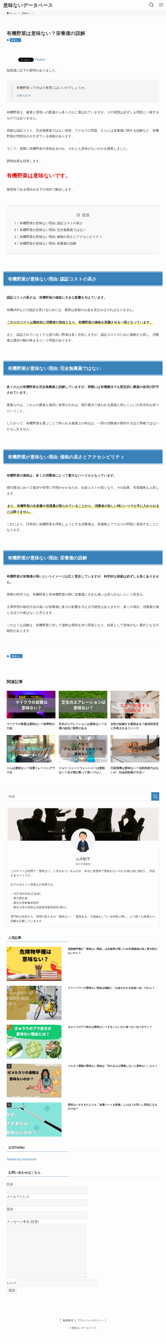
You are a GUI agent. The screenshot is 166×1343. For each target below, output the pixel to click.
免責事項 (68, 1320)
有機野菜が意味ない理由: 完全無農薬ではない (53, 229)
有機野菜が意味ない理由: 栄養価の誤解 (48, 243)
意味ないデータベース (28, 4)
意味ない (15, 40)
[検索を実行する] (155, 796)
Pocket (40, 59)
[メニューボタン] (161, 5)
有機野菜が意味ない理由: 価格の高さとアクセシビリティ (61, 236)
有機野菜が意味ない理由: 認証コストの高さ (51, 223)
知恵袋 (26, 95)
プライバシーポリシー (90, 1320)
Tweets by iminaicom (22, 1159)
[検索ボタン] (151, 5)
